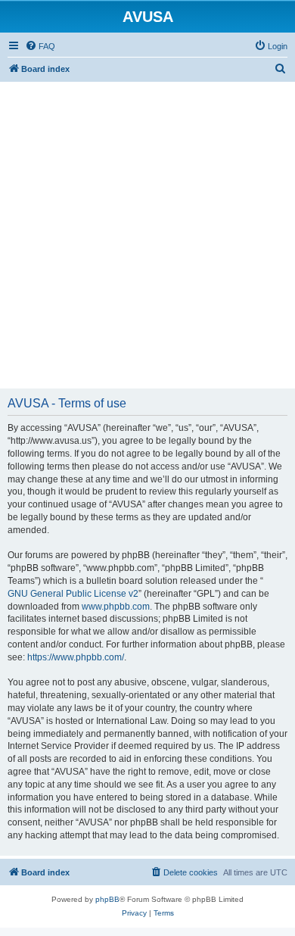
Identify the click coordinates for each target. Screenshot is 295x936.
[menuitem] (40, 46)
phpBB (107, 899)
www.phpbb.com (116, 606)
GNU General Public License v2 (73, 593)
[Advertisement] (147, 229)
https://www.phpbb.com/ (75, 657)
